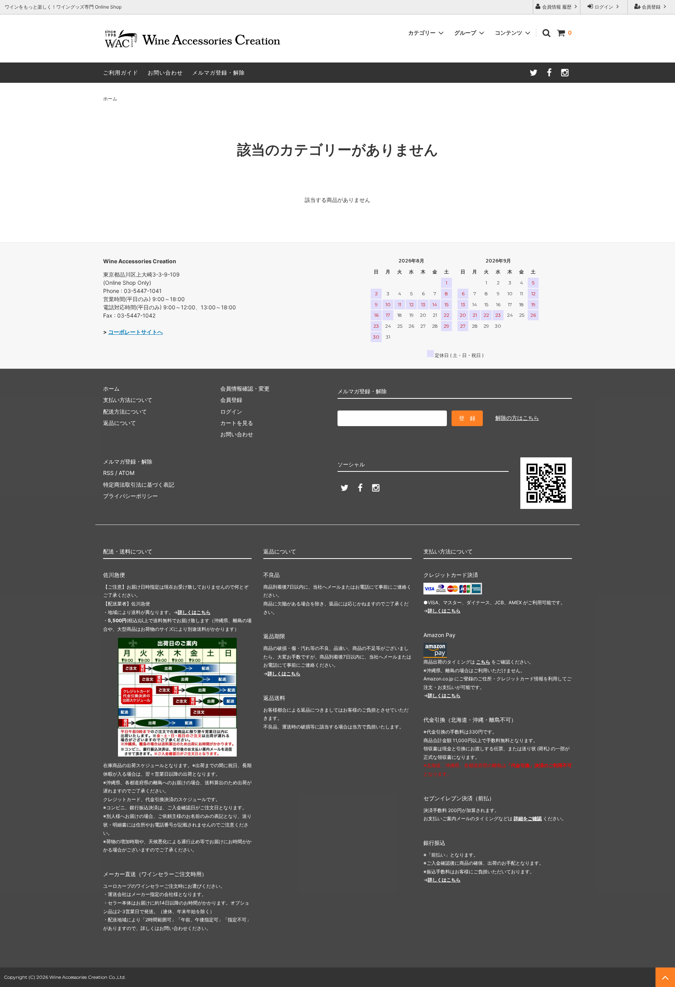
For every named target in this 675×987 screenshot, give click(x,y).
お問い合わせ (165, 72)
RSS (108, 472)
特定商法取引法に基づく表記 (138, 484)
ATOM (126, 472)
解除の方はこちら (517, 417)
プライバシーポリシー (130, 496)
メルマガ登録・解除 (218, 72)
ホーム (110, 99)
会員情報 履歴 (557, 7)
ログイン (603, 7)
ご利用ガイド (120, 72)
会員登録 (651, 7)
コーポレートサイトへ (135, 331)
